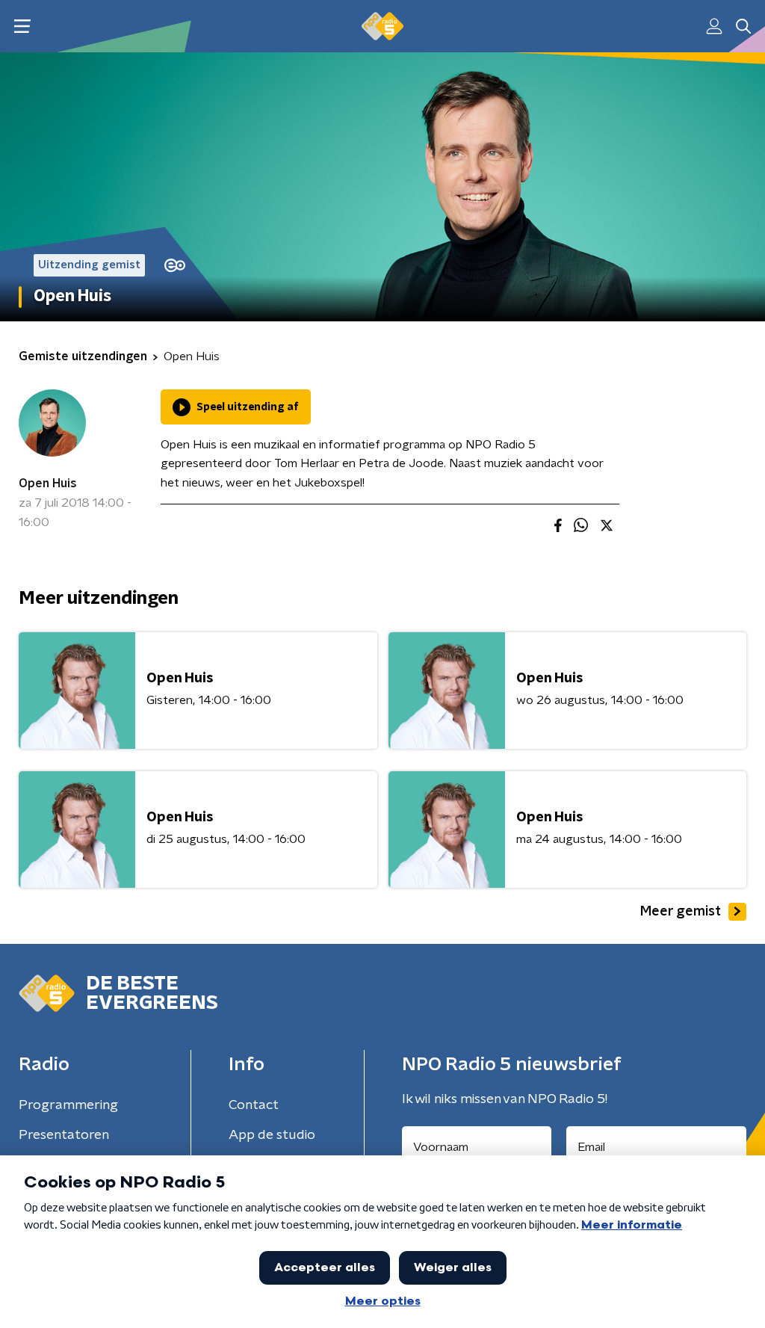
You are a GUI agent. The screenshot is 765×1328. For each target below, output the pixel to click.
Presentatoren (64, 1135)
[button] (22, 26)
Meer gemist (680, 911)
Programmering (68, 1105)
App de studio (272, 1135)
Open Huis (48, 483)
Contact (254, 1105)
